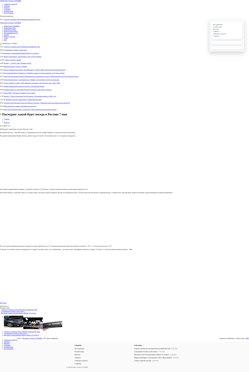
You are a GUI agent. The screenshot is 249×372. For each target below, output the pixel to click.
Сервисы (7, 6)
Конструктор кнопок (11, 31)
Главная (6, 119)
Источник (3, 303)
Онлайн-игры (8, 11)
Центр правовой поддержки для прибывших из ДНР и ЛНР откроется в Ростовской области (34, 70)
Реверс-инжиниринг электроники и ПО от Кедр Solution (22, 56)
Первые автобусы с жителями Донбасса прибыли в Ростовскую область (28, 90)
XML (247, 338)
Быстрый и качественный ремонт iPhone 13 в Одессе (21, 53)
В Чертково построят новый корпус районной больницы (23, 99)
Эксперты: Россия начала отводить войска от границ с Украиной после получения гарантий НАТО (37, 103)
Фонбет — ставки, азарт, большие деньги (17, 63)
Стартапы (7, 9)
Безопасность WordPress (12, 26)
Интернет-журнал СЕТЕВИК (32, 338)
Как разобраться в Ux (11, 33)
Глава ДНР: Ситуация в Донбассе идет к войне (19, 93)
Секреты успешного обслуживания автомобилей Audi (22, 19)
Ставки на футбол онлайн (12, 60)
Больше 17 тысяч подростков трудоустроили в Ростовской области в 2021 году (30, 96)
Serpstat (6, 35)
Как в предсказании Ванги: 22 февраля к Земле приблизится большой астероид (30, 109)
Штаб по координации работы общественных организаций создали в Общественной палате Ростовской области (41, 76)
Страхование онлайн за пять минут (15, 50)
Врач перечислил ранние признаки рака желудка (20, 106)
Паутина (7, 7)
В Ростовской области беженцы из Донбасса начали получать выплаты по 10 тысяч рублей (34, 73)
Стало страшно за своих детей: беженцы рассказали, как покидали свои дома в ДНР (32, 83)
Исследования (8, 13)
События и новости (10, 4)
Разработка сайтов (10, 29)
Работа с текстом (9, 36)
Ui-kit (5, 38)
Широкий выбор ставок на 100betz (15, 66)
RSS (5, 40)
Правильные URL (10, 28)
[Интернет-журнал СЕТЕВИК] (10, 1)
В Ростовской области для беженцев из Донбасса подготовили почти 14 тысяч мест (32, 80)
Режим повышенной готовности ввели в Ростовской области (24, 86)
